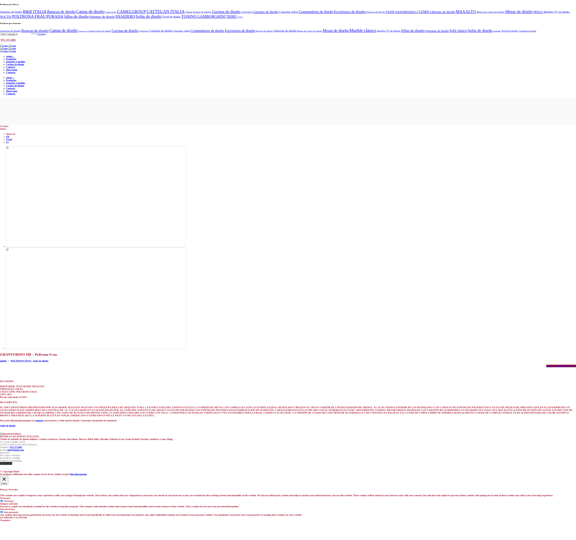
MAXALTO (466, 11)
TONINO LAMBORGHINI (203, 16)
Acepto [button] (65, 474)
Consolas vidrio (288, 11)
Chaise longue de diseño (198, 11)
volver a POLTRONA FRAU (561, 366)
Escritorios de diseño (350, 11)
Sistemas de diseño (102, 16)
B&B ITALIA (34, 11)
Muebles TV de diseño (557, 11)
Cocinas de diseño (226, 11)
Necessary (9, 501)
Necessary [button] (5, 498)
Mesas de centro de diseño (491, 11)
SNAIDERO (125, 16)
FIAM (390, 11)
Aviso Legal (6, 463)
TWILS (240, 17)
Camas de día (110, 12)
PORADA (54, 16)
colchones (246, 11)
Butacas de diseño (61, 11)
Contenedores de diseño (316, 12)
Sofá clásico (458, 30)
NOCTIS (5, 16)
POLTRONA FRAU (29, 16)
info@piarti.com (15, 450)
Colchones (143, 31)
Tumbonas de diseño (527, 31)
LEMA (424, 11)
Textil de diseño (171, 16)
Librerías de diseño (442, 12)
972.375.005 (16, 447)
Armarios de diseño (11, 11)
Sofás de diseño (149, 16)
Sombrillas (497, 31)
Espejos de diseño (376, 11)
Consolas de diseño (265, 12)
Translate (41, 34)
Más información (78, 474)
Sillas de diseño (76, 16)
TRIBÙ (231, 16)
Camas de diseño (90, 11)
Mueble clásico (362, 30)
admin (3, 361)
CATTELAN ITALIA (166, 11)
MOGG (538, 11)
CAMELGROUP (131, 11)
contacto (39, 420)
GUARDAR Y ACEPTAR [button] (13, 517)
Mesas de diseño (519, 11)
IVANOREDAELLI (406, 11)
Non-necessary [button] (7, 509)
